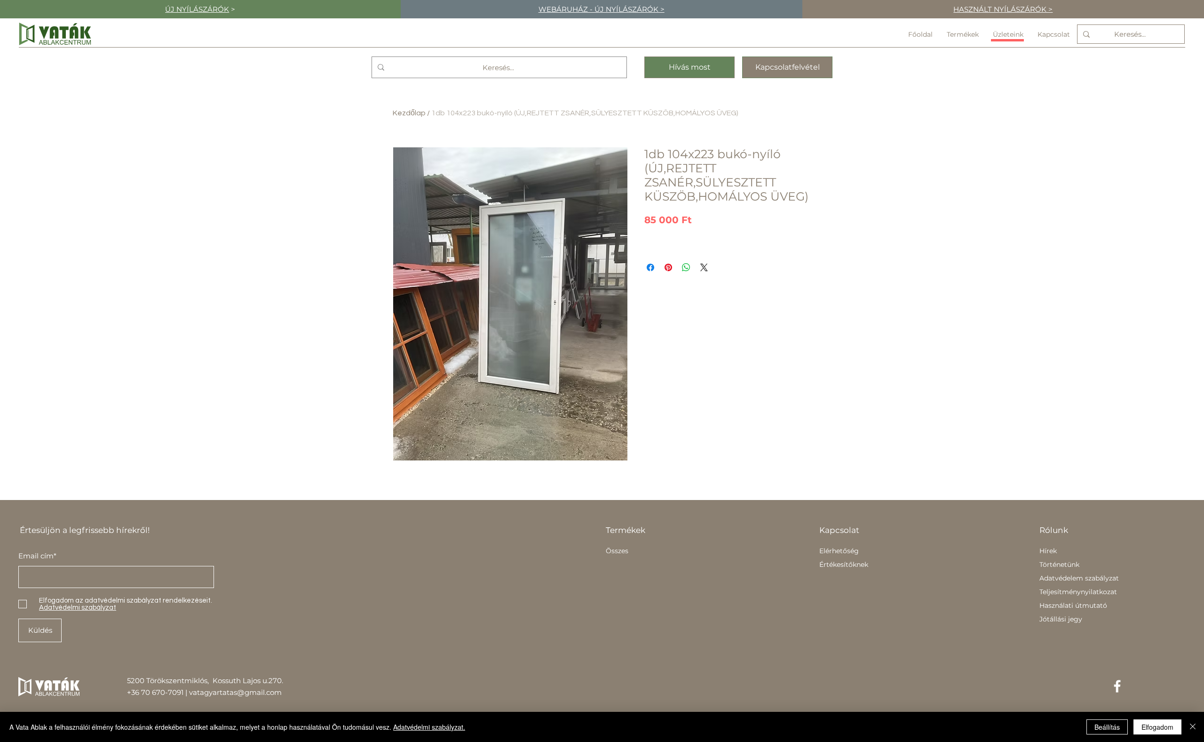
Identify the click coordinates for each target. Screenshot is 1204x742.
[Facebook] (1117, 686)
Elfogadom (1157, 727)
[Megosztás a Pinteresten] (668, 267)
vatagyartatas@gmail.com (235, 692)
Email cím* (37, 555)
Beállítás (1107, 727)
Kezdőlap (409, 113)
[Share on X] (704, 267)
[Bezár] (1192, 726)
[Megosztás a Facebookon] (650, 267)
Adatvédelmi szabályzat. (429, 727)
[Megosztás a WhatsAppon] (686, 267)
